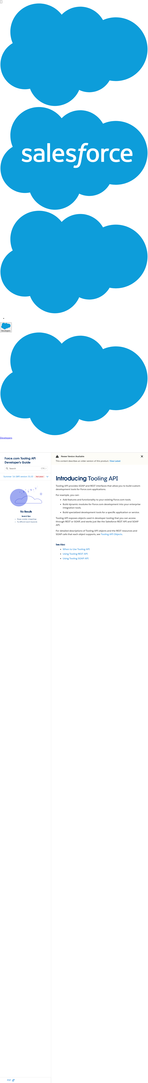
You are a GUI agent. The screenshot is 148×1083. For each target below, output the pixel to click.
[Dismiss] (141, 456)
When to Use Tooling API (76, 549)
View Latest (115, 461)
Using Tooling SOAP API (76, 558)
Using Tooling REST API (75, 553)
